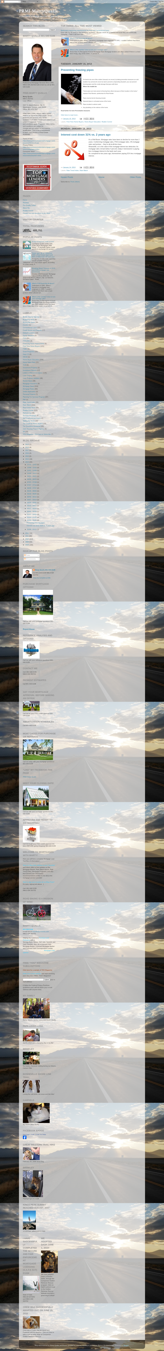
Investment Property (30, 367)
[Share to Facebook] (91, 119)
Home (101, 177)
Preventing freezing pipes (77, 69)
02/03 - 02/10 (32, 511)
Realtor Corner (107, 122)
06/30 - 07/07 (32, 488)
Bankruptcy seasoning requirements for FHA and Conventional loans (85, 30)
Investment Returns (30, 370)
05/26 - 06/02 (32, 491)
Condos (25, 325)
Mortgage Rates (28, 389)
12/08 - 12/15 (32, 467)
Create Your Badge (41, 1134)
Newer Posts (67, 177)
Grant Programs (28, 351)
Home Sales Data (29, 362)
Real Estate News (29, 407)
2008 (27, 545)
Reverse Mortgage (29, 415)
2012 (27, 533)
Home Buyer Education (92, 122)
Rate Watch (84, 170)
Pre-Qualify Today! (29, 205)
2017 (27, 450)
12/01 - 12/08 (32, 470)
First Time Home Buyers (75, 122)
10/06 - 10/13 (32, 473)
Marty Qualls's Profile (28, 1134)
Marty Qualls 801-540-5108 (45, 570)
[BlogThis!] (87, 119)
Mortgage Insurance (30, 383)
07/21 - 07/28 (32, 482)
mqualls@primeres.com (40, 931)
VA (24, 431)
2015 (27, 456)
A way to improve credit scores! (43, 242)
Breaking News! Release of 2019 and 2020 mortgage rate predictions (43, 270)
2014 (27, 459)
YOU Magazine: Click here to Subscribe (37, 434)
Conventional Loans (30, 328)
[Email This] (85, 119)
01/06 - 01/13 (32, 529)
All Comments (31, 559)
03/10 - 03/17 (32, 506)
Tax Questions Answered (31, 426)
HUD (24, 365)
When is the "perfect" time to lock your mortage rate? (88, 50)
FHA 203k (26, 341)
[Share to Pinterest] (93, 119)
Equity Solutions (28, 335)
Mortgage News (28, 386)
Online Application (29, 391)
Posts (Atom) (75, 182)
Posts (28, 555)
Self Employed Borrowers (32, 418)
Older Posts (135, 177)
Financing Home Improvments (33, 343)
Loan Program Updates (31, 378)
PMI (24, 399)
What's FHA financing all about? (81, 38)
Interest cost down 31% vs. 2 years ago (86, 134)
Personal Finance (29, 394)
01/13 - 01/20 (32, 520)
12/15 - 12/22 (32, 464)
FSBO (25, 349)
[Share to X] (89, 119)
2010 (27, 539)
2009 (27, 542)
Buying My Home (29, 322)
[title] (24, 1138)
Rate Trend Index (72, 170)
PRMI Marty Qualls (29, 777)
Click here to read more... (70, 115)
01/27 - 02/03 (32, 514)
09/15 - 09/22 (32, 476)
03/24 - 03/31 (32, 503)
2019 (27, 444)
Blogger (126, 1345)
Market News (27, 381)
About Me (26, 208)
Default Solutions (29, 333)
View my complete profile (42, 578)
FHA (24, 338)
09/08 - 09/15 (32, 479)
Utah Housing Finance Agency (33, 429)
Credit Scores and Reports (32, 330)
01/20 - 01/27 (32, 517)
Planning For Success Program (34, 397)
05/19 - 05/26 (32, 494)
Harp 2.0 (26, 354)
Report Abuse (29, 629)
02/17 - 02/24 (32, 508)
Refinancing (27, 413)
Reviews (26, 203)
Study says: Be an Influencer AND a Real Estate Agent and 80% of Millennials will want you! (43, 255)
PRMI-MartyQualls (38, 11)
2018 (27, 447)
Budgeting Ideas (28, 319)
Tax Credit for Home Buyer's (33, 423)
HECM (25, 357)
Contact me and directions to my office (36, 213)
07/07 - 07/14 (32, 485)
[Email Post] (80, 119)
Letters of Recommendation (33, 373)
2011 (27, 536)
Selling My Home (29, 421)
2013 (27, 462)
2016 (27, 453)
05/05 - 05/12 (32, 497)
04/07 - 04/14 (32, 500)
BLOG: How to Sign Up (31, 317)
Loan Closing (27, 375)
